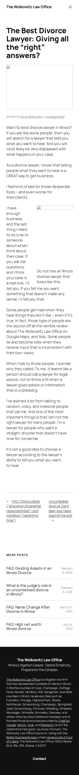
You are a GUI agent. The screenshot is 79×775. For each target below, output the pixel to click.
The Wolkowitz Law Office (28, 6)
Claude (11, 725)
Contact (39, 758)
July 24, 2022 (68, 626)
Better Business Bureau (21, 737)
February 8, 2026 (67, 590)
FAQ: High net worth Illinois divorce (23, 626)
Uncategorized (54, 117)
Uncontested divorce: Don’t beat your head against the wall (60, 508)
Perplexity (47, 725)
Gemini (21, 725)
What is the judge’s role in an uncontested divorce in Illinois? (29, 589)
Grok (31, 725)
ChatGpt (64, 721)
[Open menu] (70, 6)
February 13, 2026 (67, 570)
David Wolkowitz (31, 117)
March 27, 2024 (66, 609)
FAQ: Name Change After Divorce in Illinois (28, 609)
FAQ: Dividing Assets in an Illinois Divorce (28, 570)
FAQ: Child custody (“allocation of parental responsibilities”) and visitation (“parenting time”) (23, 511)
